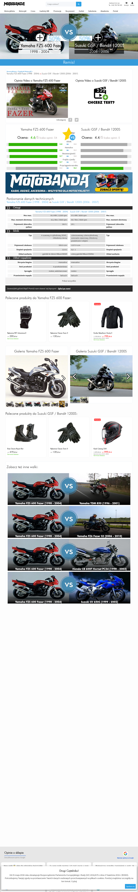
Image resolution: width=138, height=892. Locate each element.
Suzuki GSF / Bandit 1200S (110, 80)
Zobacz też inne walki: (22, 467)
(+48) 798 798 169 (116, 5)
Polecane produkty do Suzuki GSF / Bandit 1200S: (41, 413)
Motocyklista (9, 11)
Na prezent (70, 11)
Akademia (105, 11)
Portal (115, 11)
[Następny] (63, 378)
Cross (33, 11)
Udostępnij (61, 119)
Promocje (57, 11)
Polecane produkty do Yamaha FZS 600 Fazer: (38, 298)
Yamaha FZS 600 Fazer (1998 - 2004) (28, 202)
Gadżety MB (44, 11)
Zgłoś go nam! (64, 288)
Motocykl (22, 11)
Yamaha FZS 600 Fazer (46, 80)
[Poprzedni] (10, 378)
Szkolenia (92, 11)
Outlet (81, 11)
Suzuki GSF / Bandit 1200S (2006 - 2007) (75, 202)
